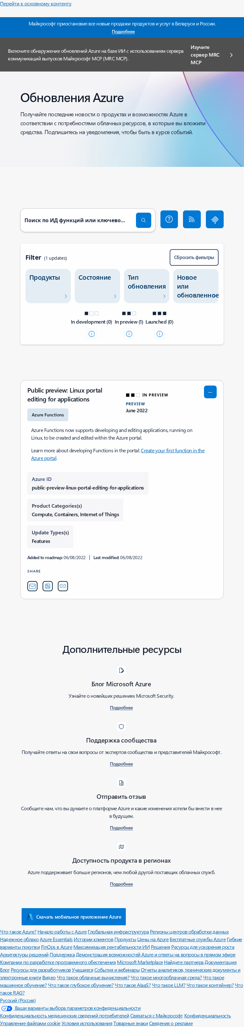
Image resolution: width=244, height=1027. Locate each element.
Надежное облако (19, 939)
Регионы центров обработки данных (189, 931)
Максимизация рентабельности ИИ (111, 946)
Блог (5, 969)
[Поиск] (143, 220)
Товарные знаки (130, 1023)
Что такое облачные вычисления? (93, 977)
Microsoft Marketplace (140, 962)
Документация (220, 962)
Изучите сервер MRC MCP (205, 54)
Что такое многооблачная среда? (166, 977)
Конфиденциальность (207, 1015)
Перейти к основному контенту (35, 3)
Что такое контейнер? (210, 985)
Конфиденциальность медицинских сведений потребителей (64, 1015)
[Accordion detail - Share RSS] (48, 586)
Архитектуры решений (24, 954)
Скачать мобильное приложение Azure (78, 917)
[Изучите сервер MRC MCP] (215, 219)
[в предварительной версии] (129, 333)
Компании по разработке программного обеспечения (58, 962)
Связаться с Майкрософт (156, 1015)
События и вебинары (116, 969)
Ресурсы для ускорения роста (202, 946)
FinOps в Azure (56, 946)
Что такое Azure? (18, 931)
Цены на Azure (153, 939)
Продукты (125, 939)
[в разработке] (91, 333)
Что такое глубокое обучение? (81, 985)
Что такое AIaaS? (133, 985)
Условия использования (87, 1023)
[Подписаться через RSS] (192, 219)
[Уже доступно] (159, 333)
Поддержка (62, 954)
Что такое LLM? (168, 985)
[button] (169, 219)
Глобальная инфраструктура (118, 931)
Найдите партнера (183, 962)
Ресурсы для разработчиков (41, 969)
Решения (160, 946)
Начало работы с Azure (62, 931)
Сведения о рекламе (171, 1023)
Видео (49, 977)
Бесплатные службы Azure (198, 939)
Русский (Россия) (18, 1000)
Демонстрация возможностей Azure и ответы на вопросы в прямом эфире (155, 954)
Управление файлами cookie (30, 1023)
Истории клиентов (93, 939)
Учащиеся (82, 969)
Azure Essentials (56, 939)
